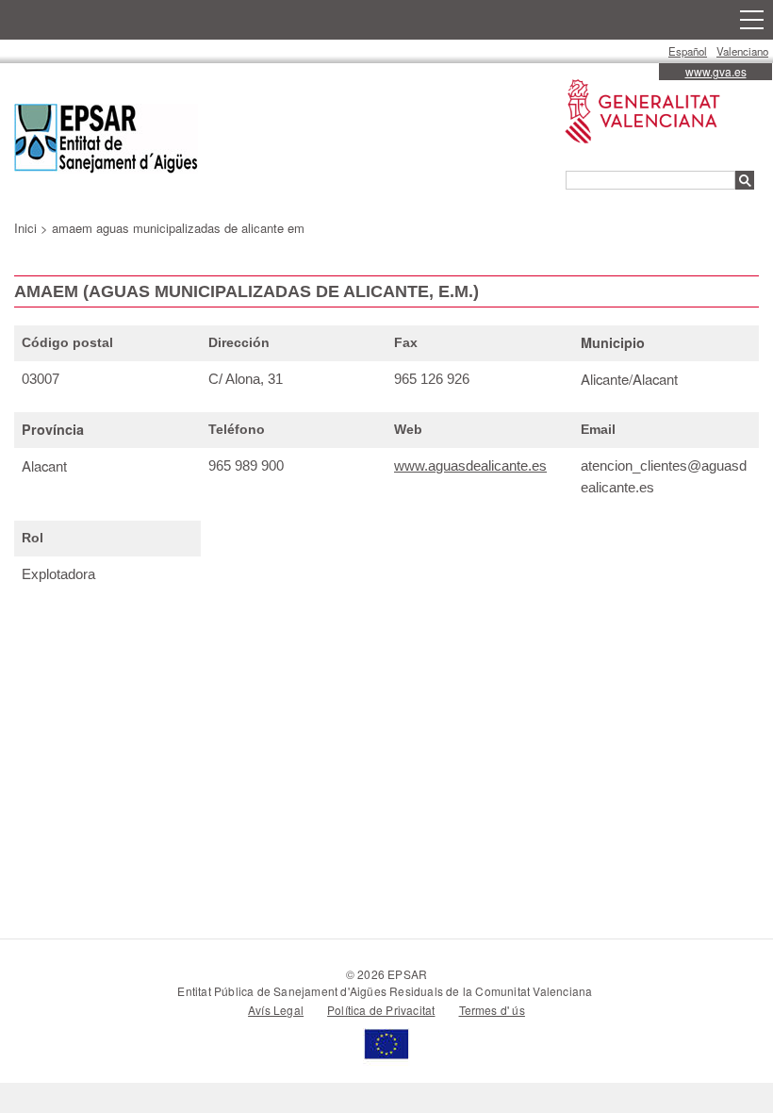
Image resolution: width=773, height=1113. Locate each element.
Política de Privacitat (381, 1010)
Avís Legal (276, 1010)
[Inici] (106, 141)
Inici (25, 228)
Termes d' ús (492, 1010)
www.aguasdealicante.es (470, 465)
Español (687, 50)
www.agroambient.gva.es (633, 80)
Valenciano (742, 50)
